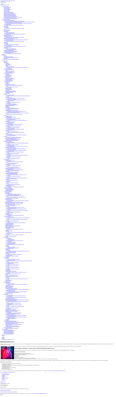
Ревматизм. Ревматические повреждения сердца (15, 254)
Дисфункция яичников (9, 199)
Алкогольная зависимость (10, 69)
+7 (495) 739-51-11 (3, 2)
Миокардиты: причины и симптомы (13, 247)
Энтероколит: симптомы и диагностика (14, 184)
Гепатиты (7, 166)
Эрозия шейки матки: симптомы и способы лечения (16, 215)
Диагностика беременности (10, 189)
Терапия (5, 94)
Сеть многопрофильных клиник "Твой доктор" (7, 0)
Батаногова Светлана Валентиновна (9, 330)
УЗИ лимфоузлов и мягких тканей (9, 33)
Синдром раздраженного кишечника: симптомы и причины (17, 174)
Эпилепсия (7, 320)
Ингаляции (5, 58)
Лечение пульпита (8, 87)
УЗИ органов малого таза (8, 36)
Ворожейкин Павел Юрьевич (8, 331)
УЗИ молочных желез (7, 34)
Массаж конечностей (9, 287)
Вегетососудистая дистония (10, 298)
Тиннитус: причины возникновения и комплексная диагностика (18, 278)
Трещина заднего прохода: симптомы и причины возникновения (18, 67)
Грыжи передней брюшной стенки (11, 138)
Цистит (7, 113)
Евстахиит (7, 264)
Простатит (7, 130)
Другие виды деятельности (8, 327)
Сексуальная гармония (9, 212)
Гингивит (7, 83)
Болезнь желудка (8, 160)
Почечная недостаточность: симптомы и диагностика (16, 129)
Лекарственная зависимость (10, 71)
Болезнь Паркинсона (9, 296)
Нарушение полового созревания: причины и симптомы (16, 148)
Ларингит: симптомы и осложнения (13, 267)
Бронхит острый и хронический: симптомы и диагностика (17, 99)
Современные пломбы (9, 92)
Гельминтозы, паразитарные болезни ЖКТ (14, 165)
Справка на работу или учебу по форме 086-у (13, 326)
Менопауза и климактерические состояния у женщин (16, 207)
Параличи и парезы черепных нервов (11, 311)
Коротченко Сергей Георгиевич (9, 332)
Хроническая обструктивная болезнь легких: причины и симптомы (18, 112)
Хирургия (5, 136)
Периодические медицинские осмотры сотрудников (14, 324)
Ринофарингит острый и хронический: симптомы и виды (16, 111)
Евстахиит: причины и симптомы (13, 265)
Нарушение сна (8, 74)
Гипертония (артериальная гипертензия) (14, 102)
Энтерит (7, 183)
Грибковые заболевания (9, 223)
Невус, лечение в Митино (10, 227)
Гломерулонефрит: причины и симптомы (14, 118)
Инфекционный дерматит (10, 224)
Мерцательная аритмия (11, 239)
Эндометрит (8, 213)
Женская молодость (9, 201)
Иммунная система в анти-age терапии (10, 13)
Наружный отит (8, 270)
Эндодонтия (8, 93)
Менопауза (7, 206)
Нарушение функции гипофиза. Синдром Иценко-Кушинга (17, 150)
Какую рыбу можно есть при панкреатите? (12, 170)
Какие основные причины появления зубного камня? (14, 85)
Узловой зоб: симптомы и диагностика (14, 158)
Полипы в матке (8, 209)
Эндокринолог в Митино (8, 141)
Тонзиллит (7, 279)
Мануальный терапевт (9, 286)
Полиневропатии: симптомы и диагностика (14, 312)
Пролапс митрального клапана (10, 252)
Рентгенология (6, 26)
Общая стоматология (9, 89)
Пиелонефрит (8, 126)
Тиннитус (7, 277)
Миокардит (7, 246)
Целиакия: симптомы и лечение (12, 180)
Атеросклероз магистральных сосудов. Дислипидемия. (14, 240)
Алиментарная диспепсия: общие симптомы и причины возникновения (19, 95)
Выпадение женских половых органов (12, 198)
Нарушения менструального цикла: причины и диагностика (17, 208)
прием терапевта (64, 350)
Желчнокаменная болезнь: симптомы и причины (15, 169)
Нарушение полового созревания (11, 147)
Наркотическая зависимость (10, 72)
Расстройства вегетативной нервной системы (13, 313)
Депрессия (7, 73)
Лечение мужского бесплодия (10, 121)
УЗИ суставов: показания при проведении (12, 44)
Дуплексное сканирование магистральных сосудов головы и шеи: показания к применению (20, 21)
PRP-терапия (8, 282)
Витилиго (7, 220)
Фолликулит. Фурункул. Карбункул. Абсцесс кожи (15, 234)
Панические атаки (8, 75)
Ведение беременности (9, 188)
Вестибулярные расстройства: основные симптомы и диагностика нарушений (20, 260)
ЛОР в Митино (6, 257)
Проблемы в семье (9, 76)
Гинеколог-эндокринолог (8, 191)
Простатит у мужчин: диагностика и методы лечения (16, 132)
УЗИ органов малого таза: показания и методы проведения (15, 37)
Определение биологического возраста (10, 15)
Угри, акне (7, 231)
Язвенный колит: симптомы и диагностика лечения (16, 186)
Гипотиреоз (7, 143)
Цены (3, 334)
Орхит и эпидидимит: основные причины (14, 125)
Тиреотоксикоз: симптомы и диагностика (14, 156)
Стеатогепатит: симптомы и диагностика (14, 176)
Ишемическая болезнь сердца (10, 243)
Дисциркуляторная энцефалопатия (11, 300)
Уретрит (7, 133)
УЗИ (4, 29)
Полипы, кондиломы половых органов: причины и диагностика (18, 210)
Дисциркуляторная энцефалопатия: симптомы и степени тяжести (18, 301)
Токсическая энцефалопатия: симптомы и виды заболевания (17, 315)
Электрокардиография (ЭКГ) (8, 52)
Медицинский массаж (9, 293)
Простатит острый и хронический (13, 131)
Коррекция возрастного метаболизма (9, 14)
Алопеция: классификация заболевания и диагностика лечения (17, 219)
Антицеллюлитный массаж (10, 283)
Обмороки (7, 106)
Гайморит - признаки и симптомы (13, 262)
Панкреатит (7, 171)
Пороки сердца (8, 250)
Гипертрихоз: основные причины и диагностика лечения (16, 222)
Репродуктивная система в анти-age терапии (11, 16)
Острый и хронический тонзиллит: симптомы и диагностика (17, 272)
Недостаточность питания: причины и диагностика (16, 151)
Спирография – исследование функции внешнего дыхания (15, 28)
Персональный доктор (9, 80)
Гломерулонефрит (8, 117)
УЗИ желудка (6, 31)
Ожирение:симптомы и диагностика (13, 153)
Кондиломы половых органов (10, 205)
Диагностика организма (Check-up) (9, 20)
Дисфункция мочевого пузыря (10, 119)
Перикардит (8, 249)
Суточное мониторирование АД (11, 48)
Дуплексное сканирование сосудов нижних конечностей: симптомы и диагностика (19, 23)
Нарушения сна (8, 308)
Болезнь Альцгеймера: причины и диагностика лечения (16, 295)
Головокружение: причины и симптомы (12, 104)
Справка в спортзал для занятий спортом (12, 325)
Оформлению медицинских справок (11, 323)
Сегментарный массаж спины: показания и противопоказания (17, 291)
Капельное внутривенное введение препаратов (11, 59)
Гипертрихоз (8, 221)
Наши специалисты (5, 377)
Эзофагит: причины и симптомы (13, 182)
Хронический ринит (9, 280)
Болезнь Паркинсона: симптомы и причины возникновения (17, 297)
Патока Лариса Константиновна (9, 333)
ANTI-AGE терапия (5, 6)
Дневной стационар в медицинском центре (10, 57)
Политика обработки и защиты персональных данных (8, 391)
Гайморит (7, 261)
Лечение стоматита (9, 88)
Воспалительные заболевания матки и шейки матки (16, 195)
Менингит (7, 305)
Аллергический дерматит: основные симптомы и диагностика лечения (19, 217)
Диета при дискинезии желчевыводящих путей (13, 168)
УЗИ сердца (6, 42)
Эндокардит (8, 256)
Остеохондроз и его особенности (11, 309)
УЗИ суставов (6, 43)
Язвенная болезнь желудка (10, 185)
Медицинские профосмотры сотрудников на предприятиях (15, 322)
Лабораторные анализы (7, 24)
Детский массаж (8, 285)
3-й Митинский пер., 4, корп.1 (5, 4)
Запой (7, 70)
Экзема (7, 235)
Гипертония (7, 101)
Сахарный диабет (8, 154)
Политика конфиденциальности (5, 390)
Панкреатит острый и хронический (13, 172)
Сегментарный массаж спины (10, 290)
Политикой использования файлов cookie (40, 393)
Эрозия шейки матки (9, 214)
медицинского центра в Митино (56, 370)
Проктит (7, 65)
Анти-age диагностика (7, 7)
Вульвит (7, 196)
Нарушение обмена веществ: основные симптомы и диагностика (18, 146)
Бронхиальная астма (9, 97)
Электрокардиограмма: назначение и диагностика (13, 53)
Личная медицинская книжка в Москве (12, 321)
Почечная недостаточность (10, 128)
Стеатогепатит (8, 175)
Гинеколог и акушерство (8, 187)
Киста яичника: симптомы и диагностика (14, 204)
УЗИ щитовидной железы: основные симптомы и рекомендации (16, 46)
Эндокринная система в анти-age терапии (10, 18)
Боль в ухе (7, 258)
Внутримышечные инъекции (8, 56)
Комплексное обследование (10, 105)
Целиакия (7, 179)
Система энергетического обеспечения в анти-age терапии (13, 17)
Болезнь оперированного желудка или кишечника (15, 161)
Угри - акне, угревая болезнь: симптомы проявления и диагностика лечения (19, 232)
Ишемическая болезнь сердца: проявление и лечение (16, 244)
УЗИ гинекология (6, 30)
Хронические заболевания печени (11, 178)
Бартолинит (7, 192)
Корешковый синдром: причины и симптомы (15, 304)
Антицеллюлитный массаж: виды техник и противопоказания (17, 284)
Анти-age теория (6, 10)
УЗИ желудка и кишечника (10, 32)
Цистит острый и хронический (10, 135)
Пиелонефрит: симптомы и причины (13, 127)
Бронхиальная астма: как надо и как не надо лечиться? (16, 98)
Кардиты (7, 245)
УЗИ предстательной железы (8, 40)
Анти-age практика (7, 8)
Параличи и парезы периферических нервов (13, 310)
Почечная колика (8, 109)
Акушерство (6, 60)
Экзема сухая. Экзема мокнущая (11, 236)
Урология (5, 115)
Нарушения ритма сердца (10, 248)
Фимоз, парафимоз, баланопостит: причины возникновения (17, 134)
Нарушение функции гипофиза (10, 149)
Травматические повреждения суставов (12, 140)
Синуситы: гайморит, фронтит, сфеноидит (12, 276)
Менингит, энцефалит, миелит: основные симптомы (16, 306)
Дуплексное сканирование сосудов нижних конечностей (13, 22)
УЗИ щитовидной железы (8, 45)
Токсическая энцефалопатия (10, 314)
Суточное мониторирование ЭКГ (11, 49)
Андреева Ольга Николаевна (8, 329)
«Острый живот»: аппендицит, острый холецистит (14, 137)
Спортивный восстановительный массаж (12, 292)
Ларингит (7, 266)
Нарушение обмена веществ (10, 145)
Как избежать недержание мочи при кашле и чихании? (14, 202)
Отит (6, 274)
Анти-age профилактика (8, 9)
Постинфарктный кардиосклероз (11, 251)
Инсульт (7, 302)
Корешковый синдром (9, 303)
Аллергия (7, 96)
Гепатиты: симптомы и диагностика (13, 167)
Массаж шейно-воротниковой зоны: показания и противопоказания (18, 289)
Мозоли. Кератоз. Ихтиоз (10, 226)
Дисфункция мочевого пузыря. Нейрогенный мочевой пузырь (17, 120)
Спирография (6, 27)
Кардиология (6, 237)
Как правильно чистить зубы (10, 84)
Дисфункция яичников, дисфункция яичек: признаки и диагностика (18, 200)
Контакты (3, 335)
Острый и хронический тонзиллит (11, 271)
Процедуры (4, 55)
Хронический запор (9, 68)
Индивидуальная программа (10, 78)
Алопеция (7, 218)
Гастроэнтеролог (6, 159)
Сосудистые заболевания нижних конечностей (13, 139)
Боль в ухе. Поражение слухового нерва (14, 259)
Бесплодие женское (9, 193)
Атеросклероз (10, 241)
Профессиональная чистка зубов (11, 91)
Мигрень (7, 307)
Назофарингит (8, 269)
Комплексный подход (9, 79)
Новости (3, 54)
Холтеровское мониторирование (9, 50)
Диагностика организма (6, 19)
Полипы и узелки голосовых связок (11, 275)
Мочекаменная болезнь (9, 123)
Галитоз (7, 82)
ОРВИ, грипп (8, 107)
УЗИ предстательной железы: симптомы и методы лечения (15, 41)
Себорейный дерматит (9, 230)
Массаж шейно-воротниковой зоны (11, 288)
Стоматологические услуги (8, 81)
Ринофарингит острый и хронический (12, 110)
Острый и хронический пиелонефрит (13, 108)
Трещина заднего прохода (10, 66)
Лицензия (1, 388)
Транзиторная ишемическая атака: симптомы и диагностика (17, 316)
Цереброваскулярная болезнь (10, 317)
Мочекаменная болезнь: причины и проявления (15, 124)
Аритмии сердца (10, 238)
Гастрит (7, 162)
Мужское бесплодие (11, 122)
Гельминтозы (8, 164)
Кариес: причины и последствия (13, 86)
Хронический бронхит (11, 100)
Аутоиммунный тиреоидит (10, 142)
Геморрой (7, 63)
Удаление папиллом (9, 233)
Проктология (6, 62)
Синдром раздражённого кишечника (11, 173)
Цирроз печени (8, 181)
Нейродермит (8, 228)
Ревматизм (7, 253)
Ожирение (7, 152)
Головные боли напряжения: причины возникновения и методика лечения (17, 299)
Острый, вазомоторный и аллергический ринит (13, 273)
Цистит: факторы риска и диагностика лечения (15, 114)
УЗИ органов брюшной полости (9, 35)
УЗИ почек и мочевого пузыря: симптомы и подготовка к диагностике (17, 39)
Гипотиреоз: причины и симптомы (13, 144)
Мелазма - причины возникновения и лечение (13, 225)
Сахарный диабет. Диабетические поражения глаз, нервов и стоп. (18, 155)
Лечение (5, 61)
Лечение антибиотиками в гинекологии (12, 328)
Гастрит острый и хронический (12, 163)
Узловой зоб (8, 157)
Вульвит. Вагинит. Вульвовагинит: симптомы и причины (16, 197)
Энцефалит (7, 319)
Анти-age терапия (7, 11)
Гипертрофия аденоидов (9, 263)
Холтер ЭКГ (6, 47)
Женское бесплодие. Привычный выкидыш (14, 194)
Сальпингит (8, 211)
